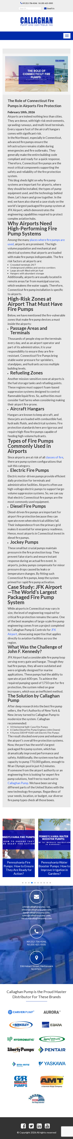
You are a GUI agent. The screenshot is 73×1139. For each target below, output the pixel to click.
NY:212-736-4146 (30, 3)
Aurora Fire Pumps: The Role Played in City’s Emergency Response (54, 866)
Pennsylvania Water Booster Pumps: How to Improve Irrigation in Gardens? (18, 867)
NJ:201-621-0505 (46, 3)
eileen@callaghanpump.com (36, 909)
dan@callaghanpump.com (36, 912)
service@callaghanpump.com (36, 918)
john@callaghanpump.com (36, 906)
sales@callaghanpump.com (36, 915)
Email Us (50, 8)
